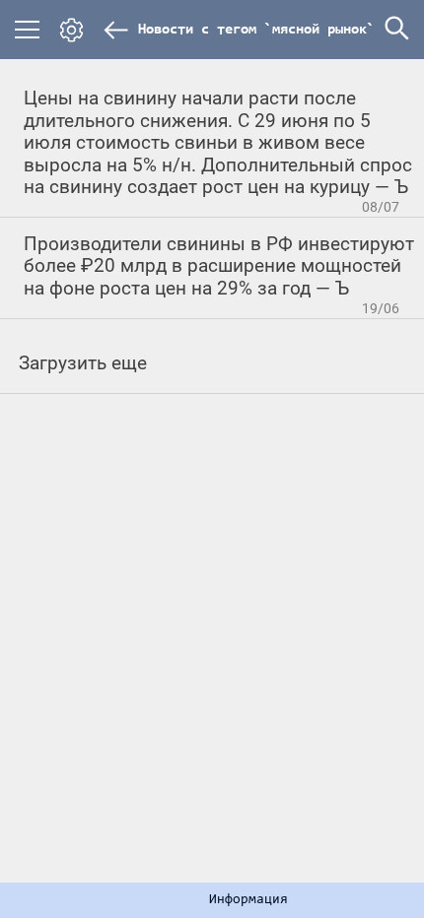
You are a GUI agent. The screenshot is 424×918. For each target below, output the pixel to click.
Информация (248, 900)
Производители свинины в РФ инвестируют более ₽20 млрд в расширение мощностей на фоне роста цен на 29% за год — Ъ (219, 266)
